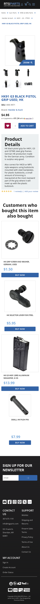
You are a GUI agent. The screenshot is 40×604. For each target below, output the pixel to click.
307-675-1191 (8, 519)
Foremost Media (19, 600)
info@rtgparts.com (10, 523)
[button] (20, 118)
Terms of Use (27, 542)
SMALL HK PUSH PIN (20, 419)
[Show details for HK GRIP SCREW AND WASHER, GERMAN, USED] (20, 239)
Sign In (5, 562)
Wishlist (25, 515)
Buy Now (20, 275)
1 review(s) (18, 191)
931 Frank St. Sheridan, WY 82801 (8, 532)
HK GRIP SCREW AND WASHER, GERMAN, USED (16, 263)
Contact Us (26, 552)
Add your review (31, 191)
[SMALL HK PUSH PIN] (20, 405)
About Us (25, 547)
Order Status (8, 572)
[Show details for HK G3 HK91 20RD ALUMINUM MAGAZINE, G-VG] (20, 353)
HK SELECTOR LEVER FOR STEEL (20, 315)
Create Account (9, 567)
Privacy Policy (27, 537)
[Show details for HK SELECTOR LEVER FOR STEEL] (20, 296)
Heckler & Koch (15, 109)
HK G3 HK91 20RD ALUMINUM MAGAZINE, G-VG (16, 376)
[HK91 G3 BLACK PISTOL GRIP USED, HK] (6, 72)
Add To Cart (27, 125)
